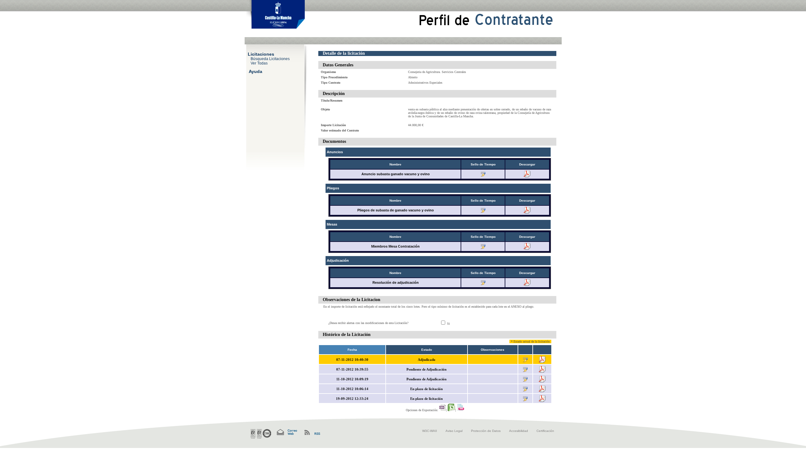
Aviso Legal (454, 431)
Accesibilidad (518, 431)
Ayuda (255, 71)
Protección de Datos (486, 431)
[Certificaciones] (261, 434)
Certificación (545, 431)
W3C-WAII (429, 431)
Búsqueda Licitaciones (270, 58)
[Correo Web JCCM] (286, 432)
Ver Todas (259, 63)
